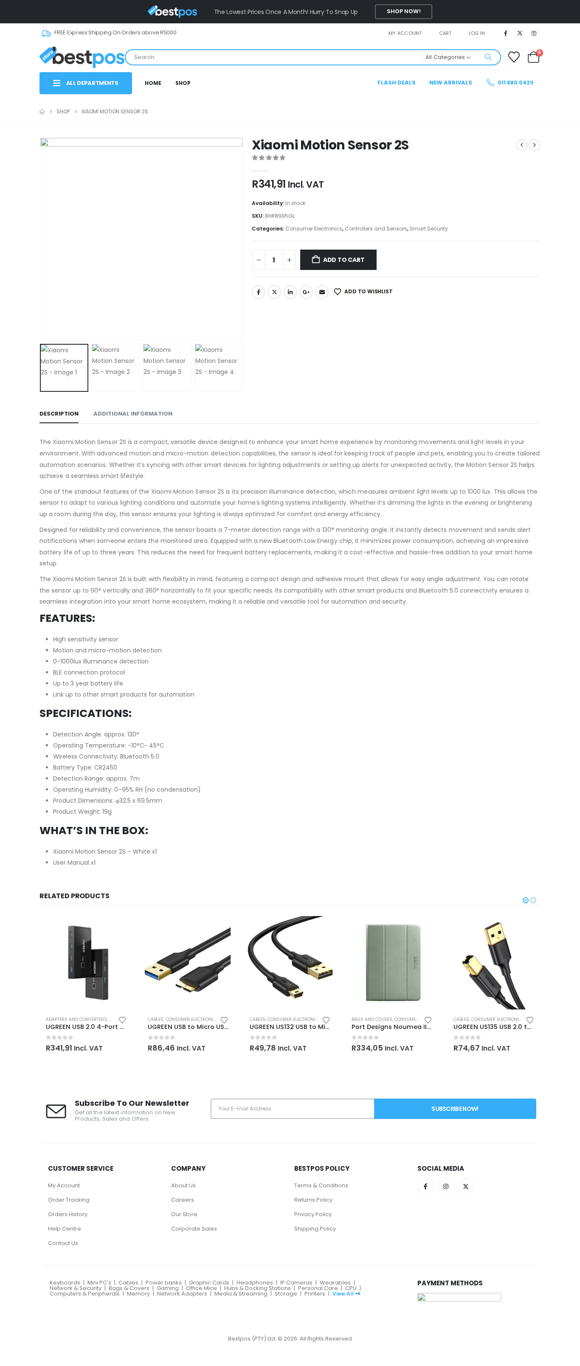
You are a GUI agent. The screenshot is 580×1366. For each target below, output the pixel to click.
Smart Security (429, 228)
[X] (520, 33)
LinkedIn (290, 292)
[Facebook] (506, 33)
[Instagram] (534, 33)
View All (343, 1293)
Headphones (255, 1283)
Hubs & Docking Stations (257, 1288)
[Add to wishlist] (122, 1019)
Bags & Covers (129, 1288)
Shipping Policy (315, 1229)
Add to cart (344, 260)
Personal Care (318, 1288)
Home (153, 83)
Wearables (335, 1283)
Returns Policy (313, 1200)
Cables (155, 1019)
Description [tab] (59, 414)
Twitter (274, 292)
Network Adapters (182, 1294)
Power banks (164, 1283)
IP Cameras (296, 1283)
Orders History (67, 1214)
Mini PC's (99, 1283)
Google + (306, 292)
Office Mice (201, 1288)
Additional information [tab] (132, 414)
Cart (445, 33)
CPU (351, 1288)
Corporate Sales (194, 1229)
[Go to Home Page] (42, 111)
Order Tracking (69, 1200)
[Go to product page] (86, 962)
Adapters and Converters (76, 1019)
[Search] (488, 57)
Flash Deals (396, 83)
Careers (182, 1200)
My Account (64, 1185)
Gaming (168, 1288)
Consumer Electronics (313, 228)
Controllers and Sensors (376, 228)
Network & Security (75, 1288)
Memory (138, 1294)
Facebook (258, 292)
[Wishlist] (514, 57)
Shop (183, 83)
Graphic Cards (209, 1283)
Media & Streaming (240, 1294)
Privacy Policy (313, 1214)
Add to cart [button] (119, 930)
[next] (535, 145)
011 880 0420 (515, 82)
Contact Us (63, 1243)
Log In (477, 33)
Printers (314, 1294)
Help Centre (64, 1229)
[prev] (522, 145)
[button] (41, 239)
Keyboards (65, 1283)
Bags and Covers (372, 1019)
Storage (286, 1294)
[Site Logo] (81, 57)
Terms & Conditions (321, 1185)
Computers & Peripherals (85, 1294)
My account (405, 33)
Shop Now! (404, 11)
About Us (183, 1185)
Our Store (184, 1214)
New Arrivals (450, 83)
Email (322, 292)
